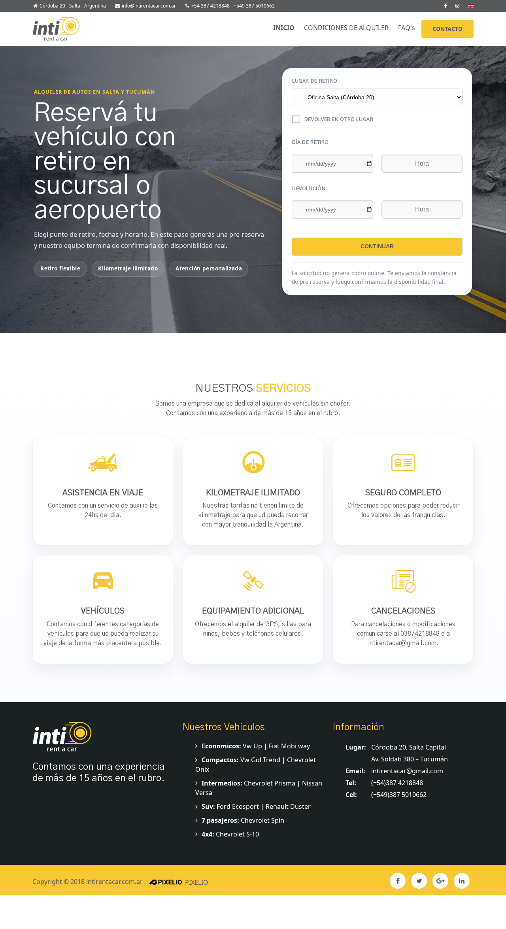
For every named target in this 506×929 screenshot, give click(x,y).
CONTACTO (447, 28)
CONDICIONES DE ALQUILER (348, 27)
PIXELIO (196, 882)
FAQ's (408, 27)
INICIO (285, 27)
